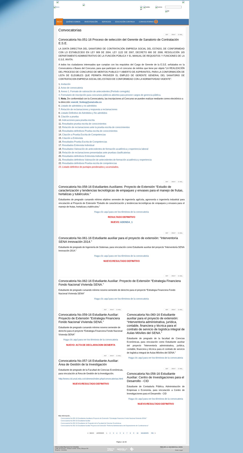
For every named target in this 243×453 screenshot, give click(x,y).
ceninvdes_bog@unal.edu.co (173, 448)
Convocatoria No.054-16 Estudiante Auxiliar (75, 421)
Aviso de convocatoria (71, 88)
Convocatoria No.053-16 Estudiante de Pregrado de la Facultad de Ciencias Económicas (91, 423)
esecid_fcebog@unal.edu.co (86, 102)
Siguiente (145, 433)
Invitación (65, 84)
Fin (152, 433)
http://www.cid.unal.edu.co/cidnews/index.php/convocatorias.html (90, 379)
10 (137, 433)
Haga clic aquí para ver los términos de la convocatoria (121, 256)
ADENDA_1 (126, 222)
